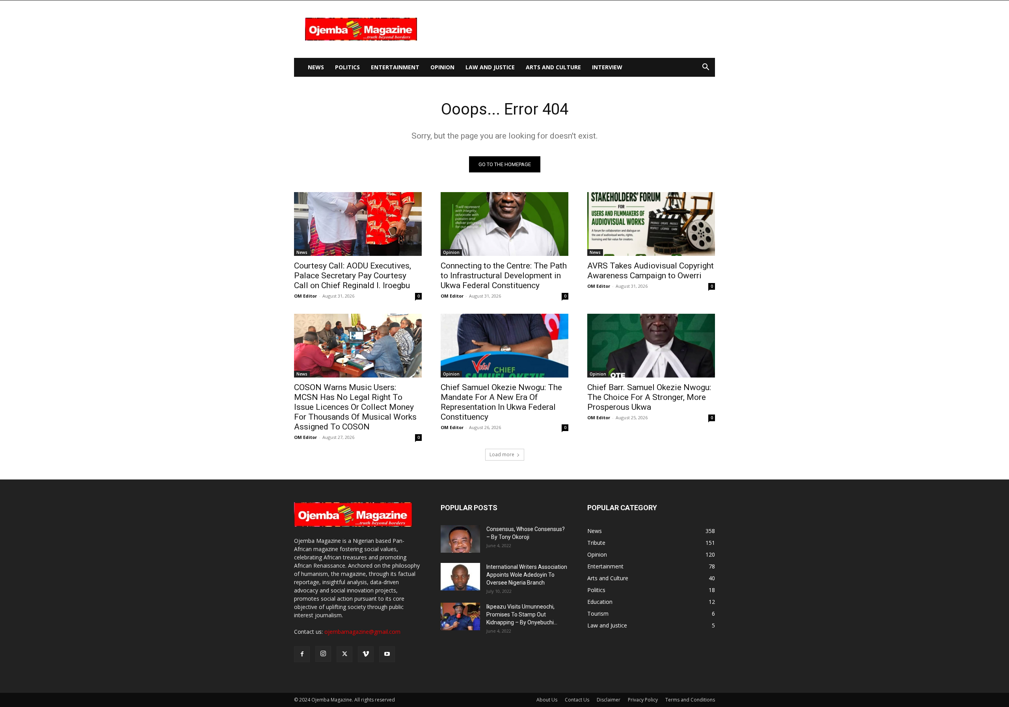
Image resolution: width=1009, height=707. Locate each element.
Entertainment (395, 67)
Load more (502, 454)
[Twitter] (344, 654)
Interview (607, 67)
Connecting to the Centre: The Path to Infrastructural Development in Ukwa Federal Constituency (504, 275)
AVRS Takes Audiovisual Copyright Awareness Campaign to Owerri (650, 270)
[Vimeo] (366, 654)
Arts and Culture (553, 67)
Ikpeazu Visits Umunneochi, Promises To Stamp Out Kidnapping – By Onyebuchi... (521, 614)
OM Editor (305, 296)
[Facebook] (302, 654)
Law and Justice (490, 67)
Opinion (442, 67)
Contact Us (577, 699)
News (316, 67)
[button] (705, 68)
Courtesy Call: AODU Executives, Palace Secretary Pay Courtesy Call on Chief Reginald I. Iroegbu (352, 275)
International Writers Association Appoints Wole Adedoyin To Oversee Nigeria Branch (526, 575)
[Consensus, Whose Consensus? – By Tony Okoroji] (460, 539)
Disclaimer (608, 699)
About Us (546, 699)
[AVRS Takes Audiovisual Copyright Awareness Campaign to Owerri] (651, 224)
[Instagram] (323, 654)
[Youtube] (387, 654)
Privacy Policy (643, 699)
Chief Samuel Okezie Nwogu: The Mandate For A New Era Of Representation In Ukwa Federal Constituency (501, 402)
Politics (347, 67)
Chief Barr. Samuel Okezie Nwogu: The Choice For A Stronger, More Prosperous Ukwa (649, 397)
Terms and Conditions (690, 699)
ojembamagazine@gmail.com (362, 631)
